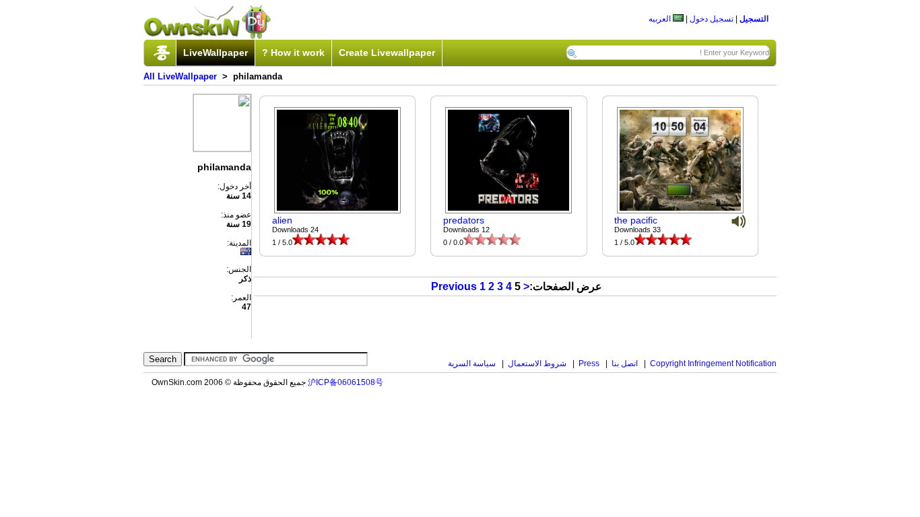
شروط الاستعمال (537, 363)
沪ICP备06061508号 (345, 382)
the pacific (635, 220)
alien (282, 220)
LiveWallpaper (215, 52)
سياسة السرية (472, 363)
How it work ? (293, 52)
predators (463, 220)
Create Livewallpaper (387, 52)
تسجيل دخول (711, 19)
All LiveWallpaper (180, 76)
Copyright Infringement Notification (713, 363)
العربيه (661, 19)
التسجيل (754, 19)
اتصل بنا (625, 363)
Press (589, 363)
